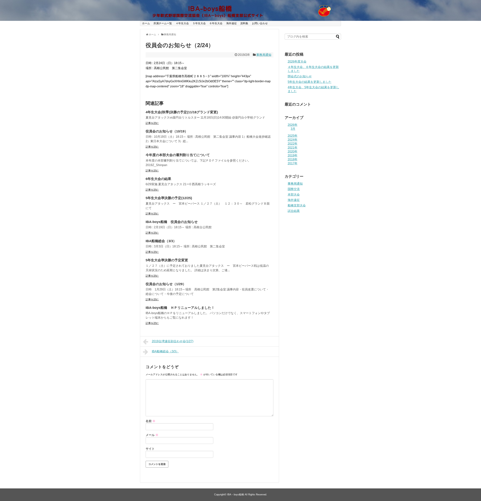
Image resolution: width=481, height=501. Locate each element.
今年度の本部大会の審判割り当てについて (178, 155)
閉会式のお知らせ (300, 76)
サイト (150, 448)
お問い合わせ (260, 23)
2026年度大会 (297, 61)
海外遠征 (231, 23)
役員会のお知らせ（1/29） (166, 284)
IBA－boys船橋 (235, 494)
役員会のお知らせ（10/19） (167, 131)
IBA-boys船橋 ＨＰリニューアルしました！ (180, 308)
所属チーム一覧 (163, 23)
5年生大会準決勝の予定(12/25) (169, 198)
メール (152, 435)
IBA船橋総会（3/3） (161, 241)
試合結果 (294, 210)
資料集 (244, 23)
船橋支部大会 (297, 205)
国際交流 (294, 189)
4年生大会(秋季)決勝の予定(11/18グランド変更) (182, 112)
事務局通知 (263, 54)
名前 (150, 421)
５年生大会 (199, 23)
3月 (293, 128)
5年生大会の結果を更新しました (309, 81)
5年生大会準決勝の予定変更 (167, 260)
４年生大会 (182, 23)
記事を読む (152, 123)
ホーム (146, 23)
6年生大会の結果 (158, 179)
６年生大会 (215, 23)
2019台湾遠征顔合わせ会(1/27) (172, 341)
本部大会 (294, 194)
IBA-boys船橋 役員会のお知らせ (172, 222)
